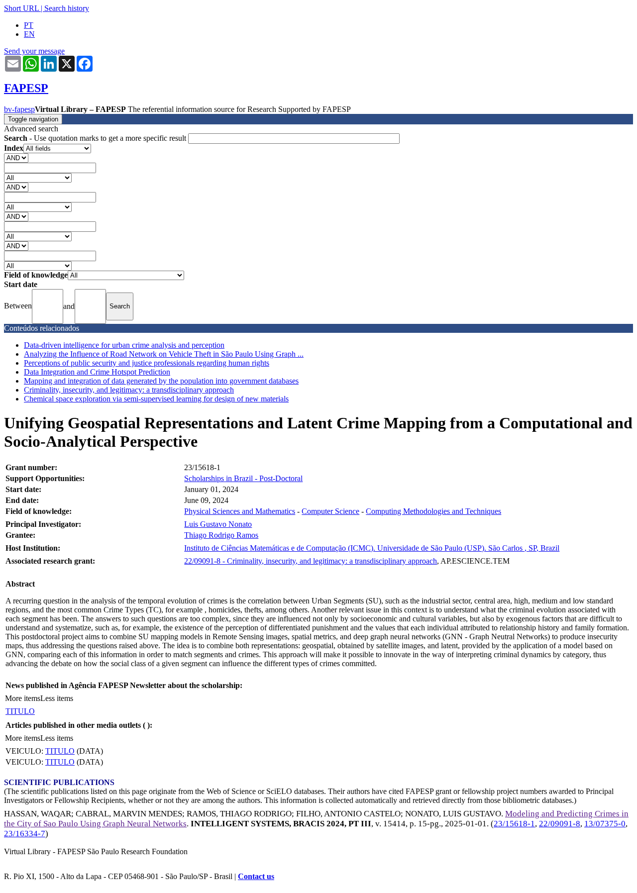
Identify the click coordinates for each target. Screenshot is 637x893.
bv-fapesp (19, 109)
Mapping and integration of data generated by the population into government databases (161, 381)
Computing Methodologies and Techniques (433, 511)
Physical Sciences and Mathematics (239, 511)
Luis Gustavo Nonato (218, 524)
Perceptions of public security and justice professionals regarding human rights (146, 363)
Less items (56, 698)
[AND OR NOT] (16, 157)
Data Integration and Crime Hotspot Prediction (97, 372)
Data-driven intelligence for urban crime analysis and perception (124, 345)
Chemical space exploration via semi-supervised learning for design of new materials (156, 399)
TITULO (20, 711)
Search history (66, 8)
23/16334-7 (24, 833)
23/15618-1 (514, 823)
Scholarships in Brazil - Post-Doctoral (243, 478)
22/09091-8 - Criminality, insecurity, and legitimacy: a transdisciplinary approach (310, 561)
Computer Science (330, 511)
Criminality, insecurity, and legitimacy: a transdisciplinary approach (129, 390)
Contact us (256, 876)
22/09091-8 (559, 823)
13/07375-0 (605, 823)
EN (29, 34)
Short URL (21, 8)
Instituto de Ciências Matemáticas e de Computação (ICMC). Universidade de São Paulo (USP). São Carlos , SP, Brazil (371, 548)
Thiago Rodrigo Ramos (221, 535)
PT (28, 25)
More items (22, 698)
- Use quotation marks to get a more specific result (96, 138)
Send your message (34, 51)
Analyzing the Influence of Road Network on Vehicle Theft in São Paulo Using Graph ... (164, 354)
